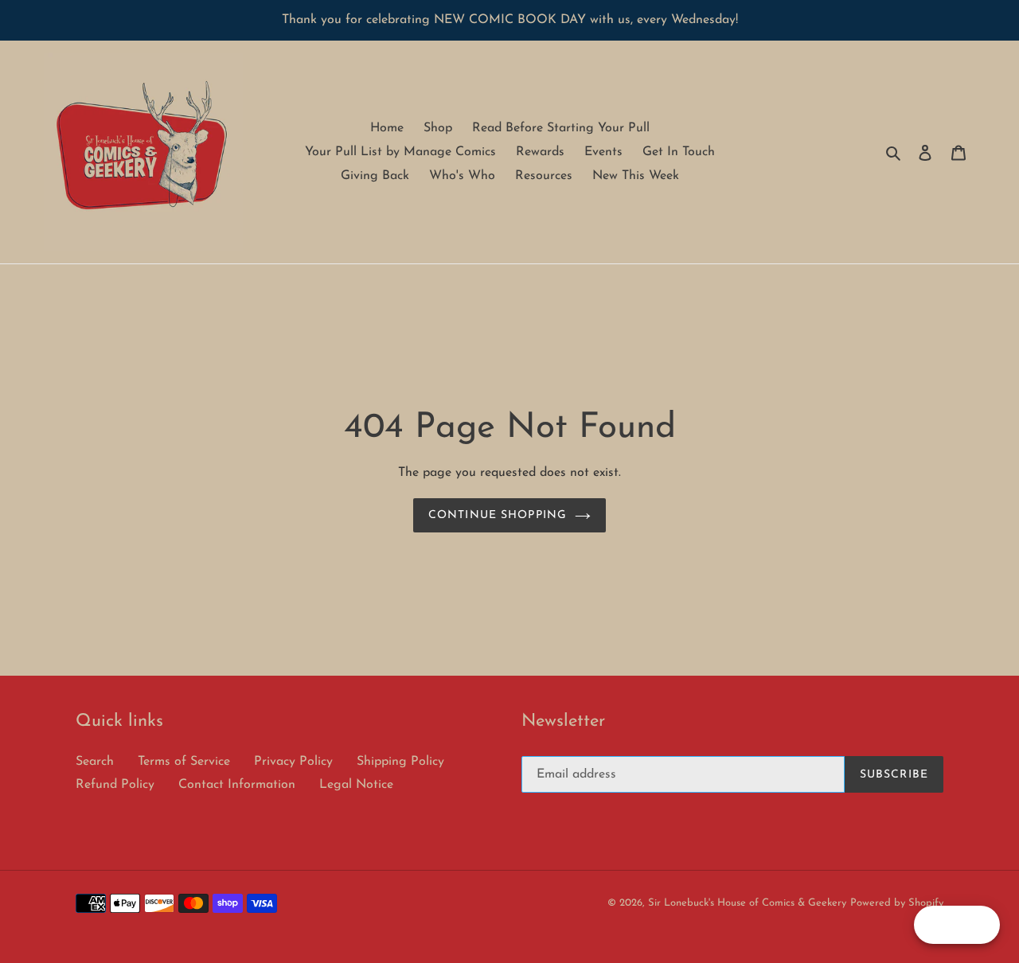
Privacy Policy (293, 761)
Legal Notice (356, 784)
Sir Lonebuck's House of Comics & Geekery (747, 903)
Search (95, 761)
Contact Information (236, 784)
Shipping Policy (400, 761)
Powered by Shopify (896, 903)
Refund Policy (115, 784)
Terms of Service (184, 761)
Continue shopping (497, 515)
